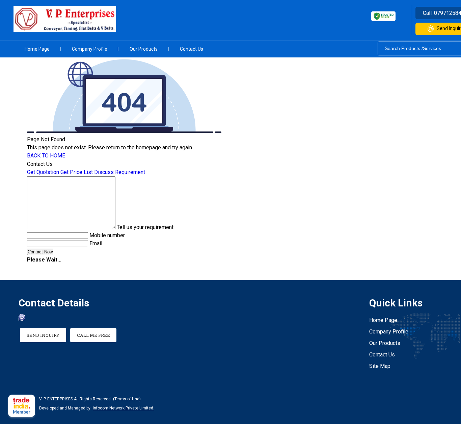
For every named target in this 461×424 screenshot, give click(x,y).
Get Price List (76, 172)
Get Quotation (43, 172)
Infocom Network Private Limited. (123, 408)
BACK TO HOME (46, 155)
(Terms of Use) (127, 399)
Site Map (379, 366)
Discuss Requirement (119, 172)
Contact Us (191, 49)
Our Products (144, 49)
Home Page (37, 49)
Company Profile (89, 49)
